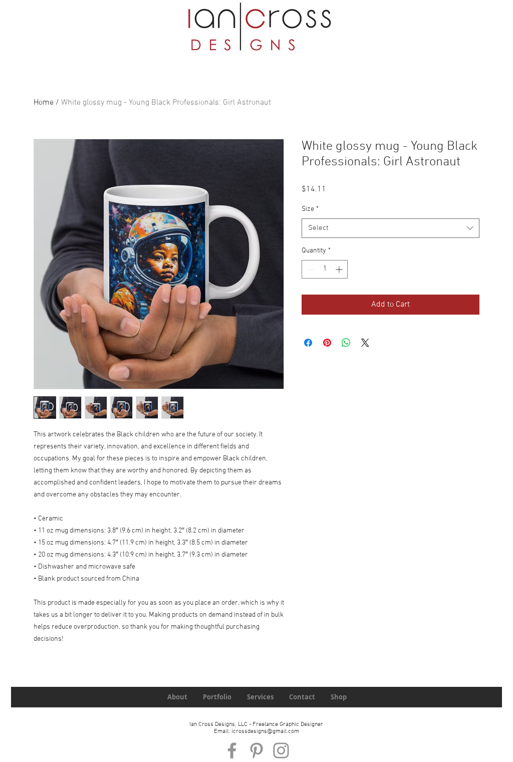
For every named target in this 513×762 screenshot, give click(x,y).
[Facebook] (231, 750)
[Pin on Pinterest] (327, 343)
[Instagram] (281, 750)
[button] (416, 37)
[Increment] (340, 269)
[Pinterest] (256, 750)
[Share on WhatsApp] (346, 343)
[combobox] (390, 228)
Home (44, 103)
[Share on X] (365, 343)
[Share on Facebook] (308, 343)
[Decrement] (309, 269)
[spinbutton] (325, 269)
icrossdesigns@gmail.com (265, 731)
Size (310, 209)
